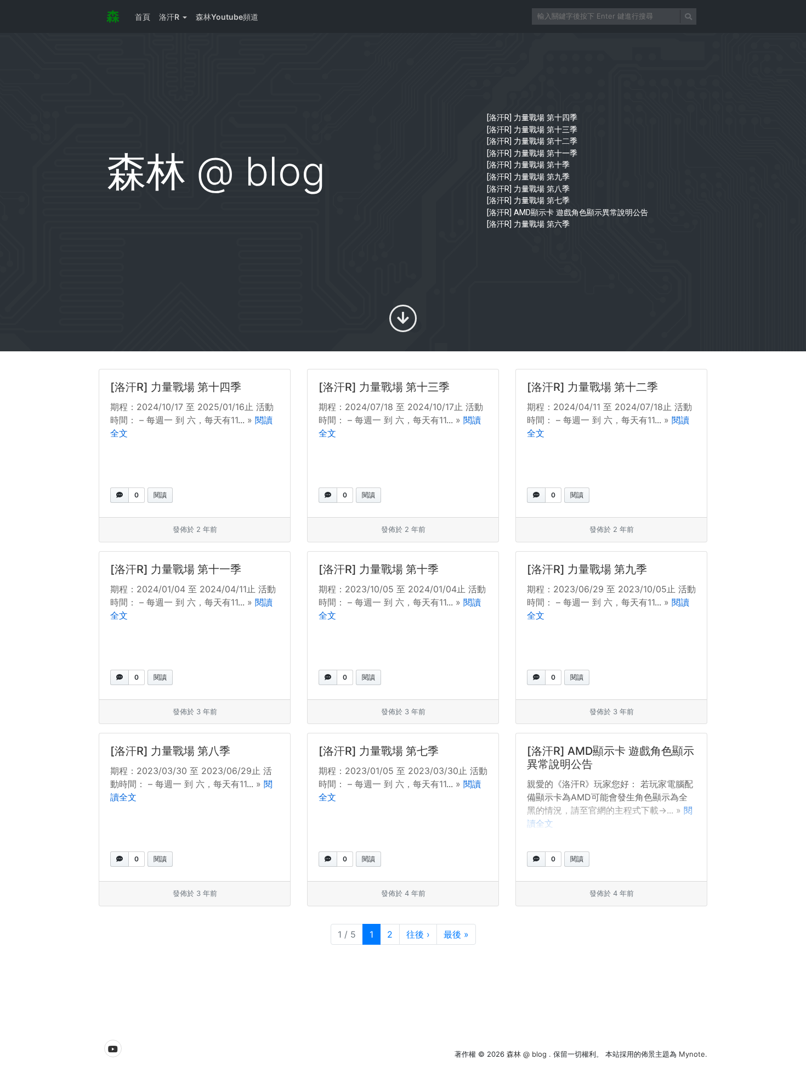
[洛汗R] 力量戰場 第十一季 (532, 153)
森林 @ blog (528, 1054)
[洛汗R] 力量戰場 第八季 (528, 189)
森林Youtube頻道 (227, 16)
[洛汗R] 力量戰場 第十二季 (532, 141)
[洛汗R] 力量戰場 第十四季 (532, 117)
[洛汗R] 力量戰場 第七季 (528, 200)
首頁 (142, 16)
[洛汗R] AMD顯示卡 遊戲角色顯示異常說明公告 (567, 212)
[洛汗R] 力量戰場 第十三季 (532, 129)
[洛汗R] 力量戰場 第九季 (528, 177)
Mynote (692, 1054)
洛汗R (169, 16)
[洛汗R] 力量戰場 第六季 (528, 224)
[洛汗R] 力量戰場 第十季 (528, 165)
